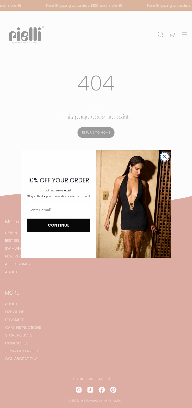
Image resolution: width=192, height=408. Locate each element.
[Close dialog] (164, 156)
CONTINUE (59, 225)
